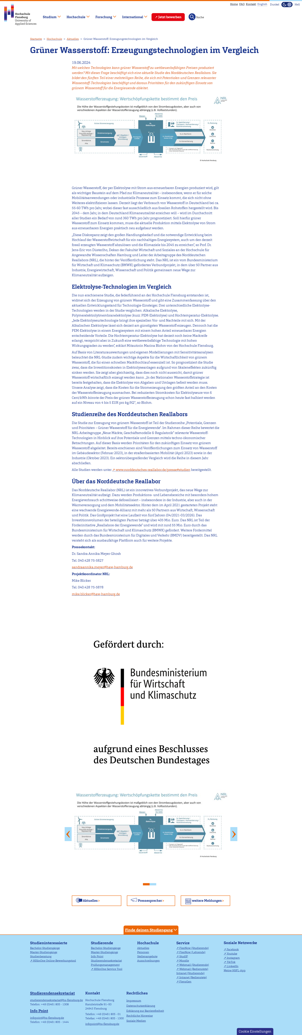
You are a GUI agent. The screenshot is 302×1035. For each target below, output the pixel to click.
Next (234, 834)
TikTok (231, 962)
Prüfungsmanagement (105, 965)
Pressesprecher (150, 900)
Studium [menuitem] (47, 15)
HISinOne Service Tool (108, 969)
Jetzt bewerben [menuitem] (169, 17)
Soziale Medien (136, 1021)
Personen (143, 952)
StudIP (183, 956)
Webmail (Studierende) (194, 965)
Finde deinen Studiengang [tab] (149, 930)
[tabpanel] (151, 834)
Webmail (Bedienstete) (193, 969)
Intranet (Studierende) (190, 973)
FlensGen (185, 981)
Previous (68, 834)
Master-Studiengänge (43, 952)
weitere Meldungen (207, 900)
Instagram (233, 958)
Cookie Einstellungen (255, 1031)
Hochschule (54, 39)
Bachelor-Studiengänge (45, 948)
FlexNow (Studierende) (194, 948)
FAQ (242, 4)
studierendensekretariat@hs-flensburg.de (56, 1000)
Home (234, 4)
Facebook (233, 949)
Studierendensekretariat (106, 960)
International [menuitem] (130, 15)
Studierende (102, 942)
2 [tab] (154, 883)
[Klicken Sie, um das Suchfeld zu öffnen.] (192, 16)
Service (183, 942)
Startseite (36, 39)
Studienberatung (40, 956)
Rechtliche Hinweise (139, 1016)
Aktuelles (73, 39)
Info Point (97, 956)
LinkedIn (232, 966)
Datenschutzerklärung (140, 1006)
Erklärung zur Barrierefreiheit (145, 1011)
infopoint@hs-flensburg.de (47, 1018)
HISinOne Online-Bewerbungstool (54, 960)
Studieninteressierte (48, 942)
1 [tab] (147, 883)
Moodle (184, 960)
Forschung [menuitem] (101, 15)
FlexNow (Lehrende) (192, 952)
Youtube (232, 953)
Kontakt (251, 4)
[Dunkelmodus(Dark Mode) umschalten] (287, 4)
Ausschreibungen (148, 960)
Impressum (133, 1000)
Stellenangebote (147, 956)
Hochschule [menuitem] (73, 15)
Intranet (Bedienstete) (193, 977)
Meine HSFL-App (235, 970)
